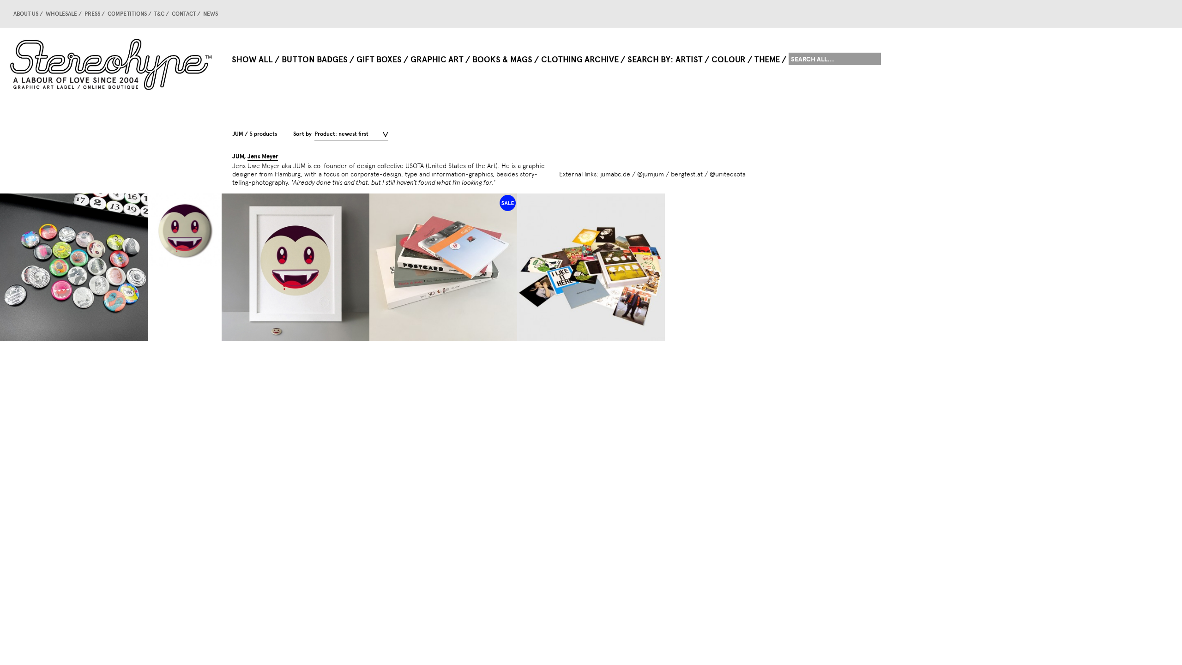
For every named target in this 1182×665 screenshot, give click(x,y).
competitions (127, 14)
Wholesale (61, 14)
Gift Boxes (379, 59)
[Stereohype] (111, 64)
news (210, 14)
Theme (767, 59)
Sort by (302, 134)
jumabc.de (615, 174)
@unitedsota (728, 174)
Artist (689, 59)
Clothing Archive (580, 59)
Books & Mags (502, 59)
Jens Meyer (262, 156)
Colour (729, 59)
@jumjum (650, 174)
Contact (184, 14)
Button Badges (315, 59)
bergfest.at (687, 174)
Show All (252, 59)
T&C (159, 14)
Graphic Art (437, 59)
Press (92, 14)
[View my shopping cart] (866, 14)
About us (25, 14)
